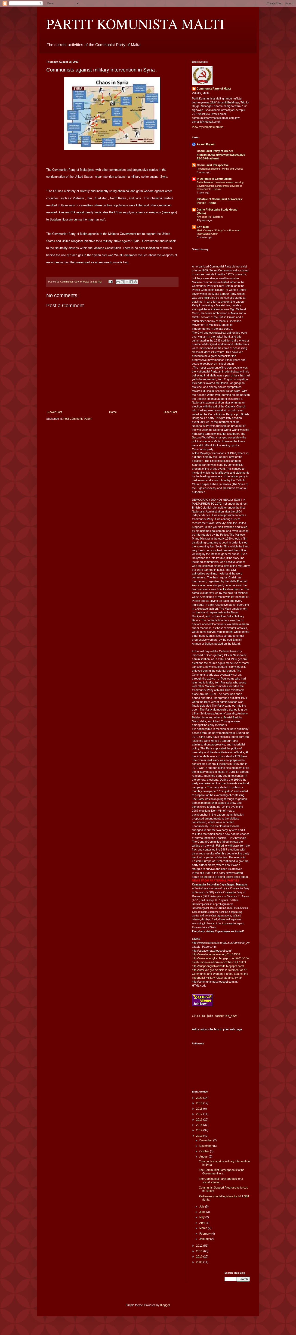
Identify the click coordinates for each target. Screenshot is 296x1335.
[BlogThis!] (122, 281)
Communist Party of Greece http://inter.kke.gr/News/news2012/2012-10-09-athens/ (221, 154)
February (205, 1233)
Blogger (165, 1305)
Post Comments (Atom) (77, 418)
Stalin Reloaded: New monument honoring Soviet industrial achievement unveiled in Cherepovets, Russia (220, 186)
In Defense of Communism (214, 178)
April (202, 1222)
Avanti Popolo (206, 144)
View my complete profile (207, 127)
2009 (199, 1262)
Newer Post (54, 412)
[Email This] (118, 281)
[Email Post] (110, 281)
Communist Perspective (213, 165)
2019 (199, 1103)
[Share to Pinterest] (135, 281)
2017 (199, 1114)
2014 (199, 1130)
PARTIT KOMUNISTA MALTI (135, 23)
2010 (199, 1256)
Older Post (170, 412)
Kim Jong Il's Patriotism (210, 216)
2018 (199, 1108)
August (204, 1156)
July (202, 1206)
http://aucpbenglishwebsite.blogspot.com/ (218, 966)
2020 (199, 1097)
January (204, 1239)
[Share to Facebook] (131, 281)
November (206, 1146)
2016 (199, 1119)
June (202, 1212)
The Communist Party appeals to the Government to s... (221, 1171)
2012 (199, 1245)
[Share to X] (126, 281)
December (206, 1140)
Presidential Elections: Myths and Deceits (220, 168)
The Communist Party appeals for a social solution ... (221, 1180)
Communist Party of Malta (214, 88)
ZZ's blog (203, 227)
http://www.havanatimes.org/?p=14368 (216, 954)
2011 (199, 1251)
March (203, 1228)
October (204, 1151)
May (202, 1217)
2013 (199, 1135)
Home (113, 412)
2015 (199, 1125)
